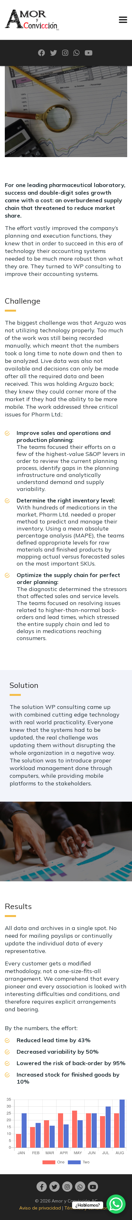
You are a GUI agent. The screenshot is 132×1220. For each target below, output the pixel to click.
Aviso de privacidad (40, 1208)
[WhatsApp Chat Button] (116, 1204)
